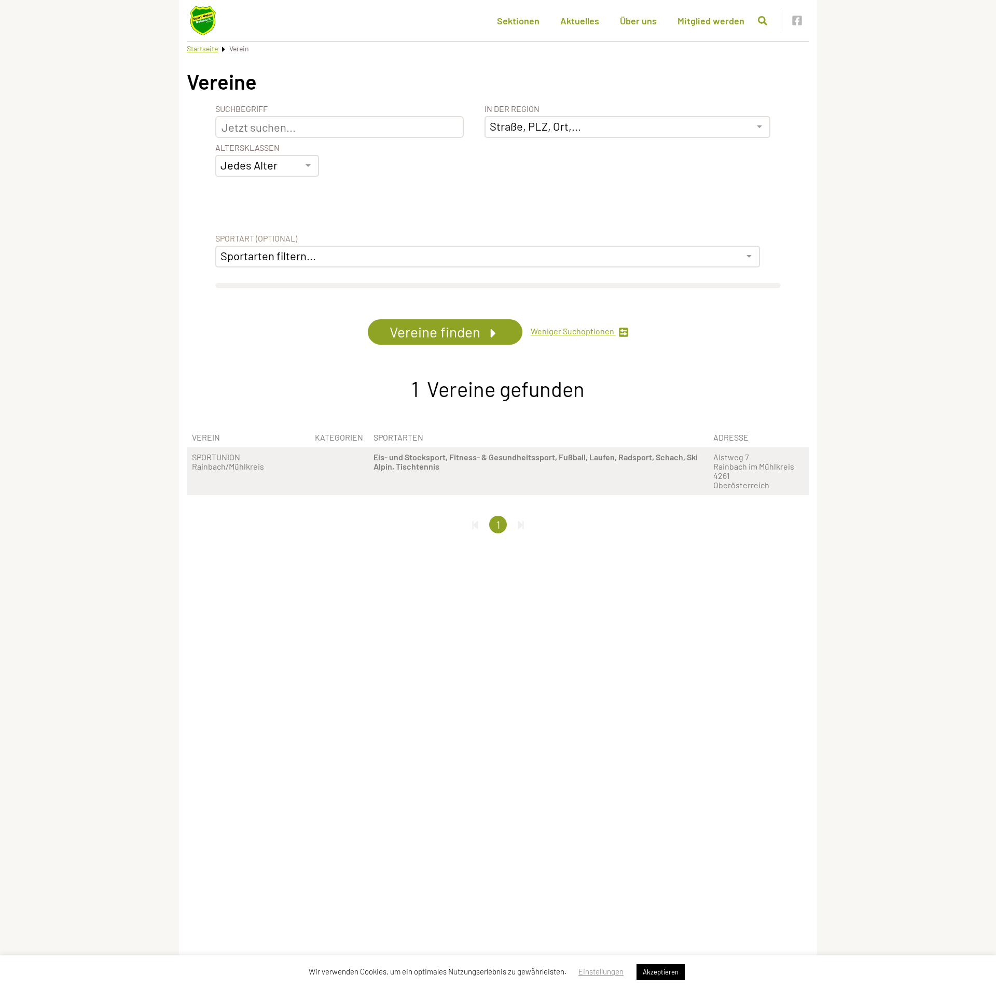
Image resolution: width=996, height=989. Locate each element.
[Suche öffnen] (762, 20)
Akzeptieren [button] (661, 972)
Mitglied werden (710, 20)
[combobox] (267, 166)
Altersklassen (247, 147)
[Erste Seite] (475, 524)
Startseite (202, 48)
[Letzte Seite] (521, 524)
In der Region (512, 109)
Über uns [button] (638, 20)
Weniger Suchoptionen (573, 331)
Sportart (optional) (256, 238)
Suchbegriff (241, 109)
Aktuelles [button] (579, 20)
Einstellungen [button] (601, 971)
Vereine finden (436, 332)
